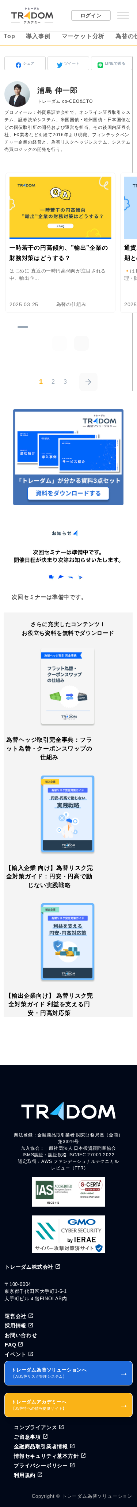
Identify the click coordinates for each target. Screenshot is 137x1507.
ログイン (91, 15)
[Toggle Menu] (123, 15)
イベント (15, 1354)
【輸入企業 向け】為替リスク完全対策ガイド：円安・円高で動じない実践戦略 (49, 876)
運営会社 (15, 1316)
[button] (81, 343)
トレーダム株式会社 (29, 1267)
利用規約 (24, 1475)
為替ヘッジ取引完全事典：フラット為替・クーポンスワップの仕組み (49, 748)
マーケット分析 (83, 36)
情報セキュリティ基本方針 (46, 1456)
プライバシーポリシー (41, 1465)
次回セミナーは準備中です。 (49, 597)
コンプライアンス (35, 1427)
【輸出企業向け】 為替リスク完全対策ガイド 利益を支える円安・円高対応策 (49, 1004)
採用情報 (15, 1326)
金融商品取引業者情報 (41, 1446)
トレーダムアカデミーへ (70, 1404)
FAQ (10, 1345)
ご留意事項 (27, 1437)
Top (9, 36)
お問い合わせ (21, 1335)
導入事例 (38, 36)
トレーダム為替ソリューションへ (70, 1372)
